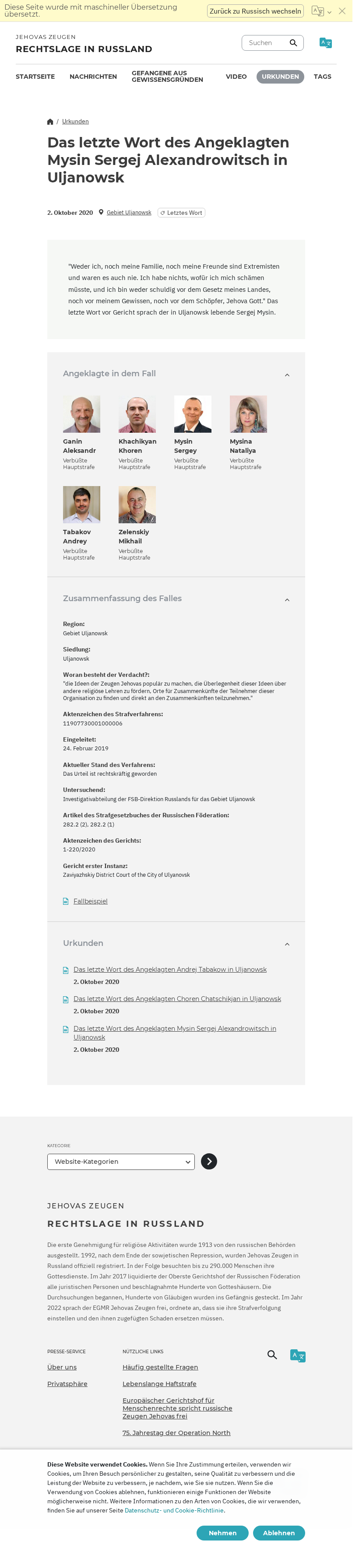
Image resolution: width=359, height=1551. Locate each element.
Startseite (35, 77)
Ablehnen (279, 1533)
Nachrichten (93, 77)
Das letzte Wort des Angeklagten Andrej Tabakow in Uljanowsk (170, 969)
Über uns (62, 1367)
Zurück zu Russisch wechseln (255, 11)
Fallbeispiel (91, 901)
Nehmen (223, 1533)
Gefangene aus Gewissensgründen (167, 76)
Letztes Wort (184, 213)
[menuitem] (35, 77)
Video (236, 77)
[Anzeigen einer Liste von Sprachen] (321, 11)
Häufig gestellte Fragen (160, 1367)
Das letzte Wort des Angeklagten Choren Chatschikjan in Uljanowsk (177, 999)
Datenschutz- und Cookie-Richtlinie (174, 1510)
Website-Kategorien (87, 1162)
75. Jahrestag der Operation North (177, 1433)
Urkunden (280, 77)
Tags (322, 77)
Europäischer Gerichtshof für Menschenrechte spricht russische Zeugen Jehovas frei (177, 1408)
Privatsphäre (67, 1384)
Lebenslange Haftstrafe (160, 1384)
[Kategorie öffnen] (209, 1162)
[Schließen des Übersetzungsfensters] (342, 11)
